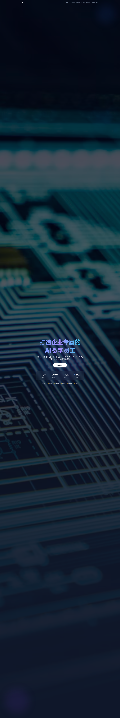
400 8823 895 (95, 2)
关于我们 (88, 2)
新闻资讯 (83, 2)
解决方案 (68, 2)
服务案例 (73, 2)
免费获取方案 (59, 365)
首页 (63, 2)
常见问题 (78, 2)
